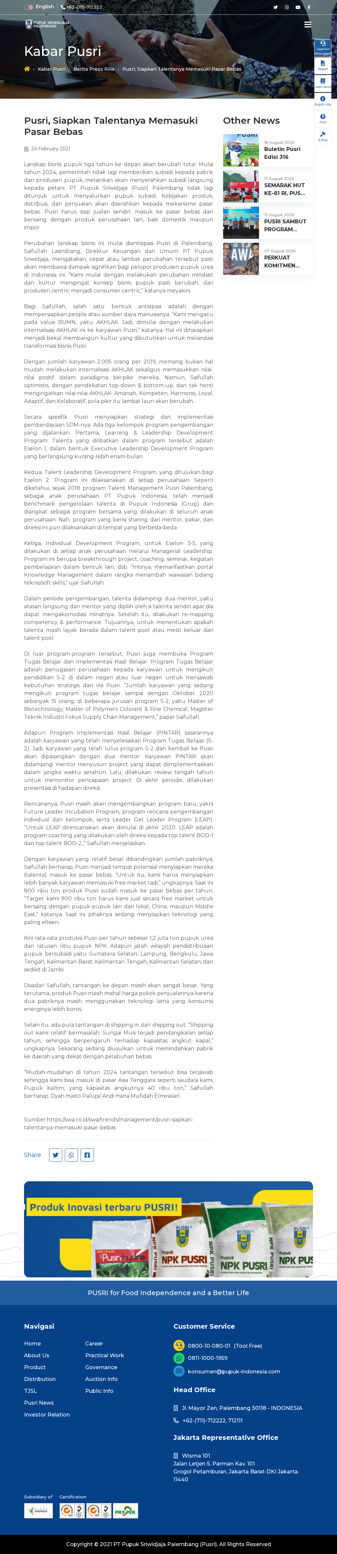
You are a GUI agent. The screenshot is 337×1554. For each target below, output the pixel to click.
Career (94, 1344)
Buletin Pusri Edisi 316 (282, 153)
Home (32, 1344)
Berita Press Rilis (94, 69)
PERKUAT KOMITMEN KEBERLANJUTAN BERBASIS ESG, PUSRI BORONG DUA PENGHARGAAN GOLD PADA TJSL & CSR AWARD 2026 (288, 262)
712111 (235, 1420)
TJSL (30, 1391)
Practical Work (104, 1355)
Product (35, 1367)
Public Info (99, 1391)
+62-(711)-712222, (205, 1420)
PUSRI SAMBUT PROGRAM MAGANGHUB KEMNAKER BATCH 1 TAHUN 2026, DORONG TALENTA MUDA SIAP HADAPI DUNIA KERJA (285, 226)
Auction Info (101, 1379)
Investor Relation (47, 1415)
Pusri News (39, 1403)
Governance (101, 1367)
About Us (36, 1355)
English (45, 7)
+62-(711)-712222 (84, 7)
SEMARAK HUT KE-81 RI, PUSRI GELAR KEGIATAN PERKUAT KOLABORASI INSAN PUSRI (285, 189)
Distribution (40, 1379)
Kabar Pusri (51, 69)
